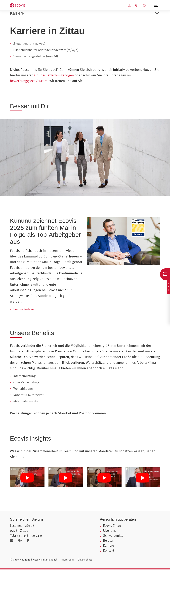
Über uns (109, 530)
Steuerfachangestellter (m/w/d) (35, 56)
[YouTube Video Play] (27, 478)
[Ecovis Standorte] (136, 5)
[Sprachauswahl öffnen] (145, 5)
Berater (108, 540)
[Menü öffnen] (156, 5)
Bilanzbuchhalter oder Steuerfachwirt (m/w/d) (46, 50)
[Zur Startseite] (18, 4)
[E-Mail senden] (13, 540)
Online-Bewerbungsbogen (54, 75)
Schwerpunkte (113, 535)
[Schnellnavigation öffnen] (165, 274)
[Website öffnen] (21, 540)
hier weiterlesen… (25, 309)
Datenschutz (85, 559)
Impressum (67, 559)
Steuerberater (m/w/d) (29, 43)
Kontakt (108, 550)
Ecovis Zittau (112, 525)
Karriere (108, 545)
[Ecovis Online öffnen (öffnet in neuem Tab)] (129, 5)
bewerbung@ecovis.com (28, 81)
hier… (20, 457)
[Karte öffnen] (29, 540)
